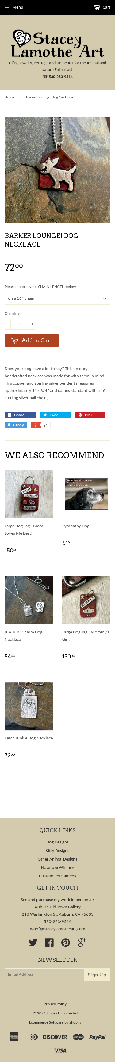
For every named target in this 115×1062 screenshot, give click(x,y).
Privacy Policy (55, 1004)
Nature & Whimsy (57, 867)
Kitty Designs (57, 851)
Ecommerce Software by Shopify (55, 1023)
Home (9, 97)
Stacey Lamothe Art (62, 1013)
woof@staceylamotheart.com (57, 929)
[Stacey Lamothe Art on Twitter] (33, 945)
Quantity (12, 314)
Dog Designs (57, 842)
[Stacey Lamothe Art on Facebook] (49, 945)
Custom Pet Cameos (57, 876)
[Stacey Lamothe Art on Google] (81, 945)
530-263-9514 (61, 77)
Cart (106, 7)
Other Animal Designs (57, 859)
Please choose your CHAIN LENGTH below (40, 287)
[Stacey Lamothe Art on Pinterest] (65, 945)
